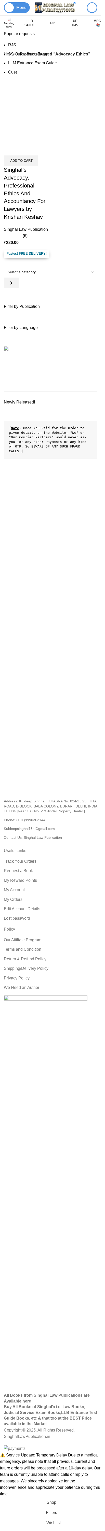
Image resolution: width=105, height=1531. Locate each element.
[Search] (92, 8)
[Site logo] (55, 7)
